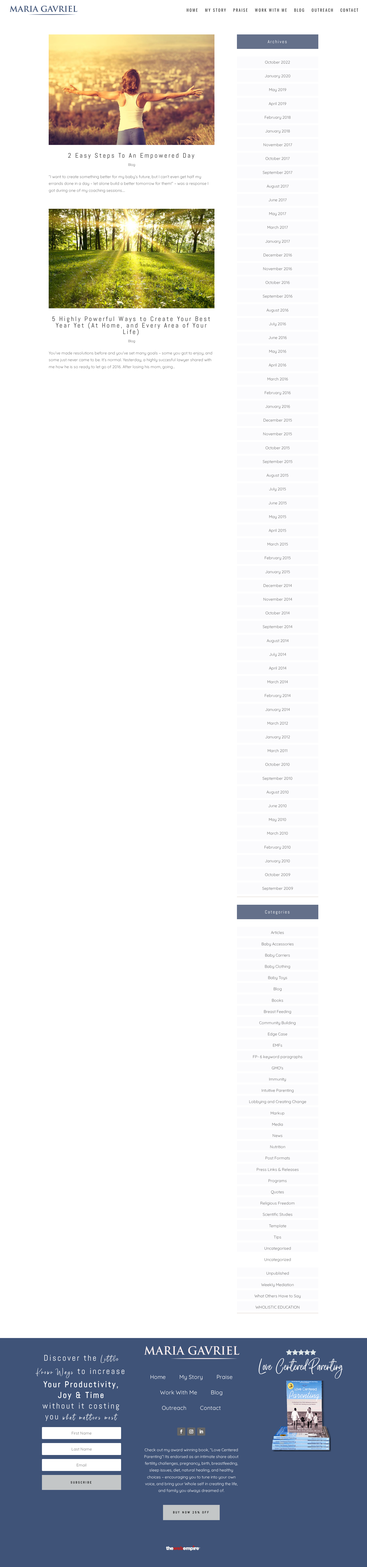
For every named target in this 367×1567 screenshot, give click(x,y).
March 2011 (277, 750)
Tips (277, 1236)
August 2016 (277, 310)
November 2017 (277, 144)
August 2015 (277, 475)
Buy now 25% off (191, 1512)
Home (192, 10)
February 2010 (277, 847)
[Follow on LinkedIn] (201, 1432)
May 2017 (277, 213)
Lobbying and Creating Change (277, 1101)
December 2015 (277, 420)
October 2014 (277, 612)
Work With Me (271, 10)
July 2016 (277, 323)
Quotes (277, 1191)
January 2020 (278, 75)
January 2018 (277, 130)
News (277, 1135)
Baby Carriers (277, 955)
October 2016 (277, 282)
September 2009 (277, 888)
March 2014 (277, 681)
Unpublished (277, 1273)
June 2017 (277, 199)
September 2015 (278, 461)
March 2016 (277, 378)
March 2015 (277, 544)
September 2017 (277, 172)
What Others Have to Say (277, 1295)
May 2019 (277, 89)
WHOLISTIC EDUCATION (277, 1307)
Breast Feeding (277, 1011)
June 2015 (277, 502)
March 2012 (277, 723)
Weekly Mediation (277, 1284)
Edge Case (277, 1033)
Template (277, 1225)
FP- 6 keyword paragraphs (278, 1056)
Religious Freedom (277, 1203)
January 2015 (277, 571)
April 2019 (277, 103)
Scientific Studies (278, 1214)
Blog (299, 10)
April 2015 (277, 530)
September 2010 (277, 778)
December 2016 (277, 254)
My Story (216, 10)
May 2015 (277, 516)
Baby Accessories (277, 943)
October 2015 (277, 447)
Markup (277, 1113)
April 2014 (277, 668)
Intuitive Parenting (277, 1090)
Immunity (277, 1079)
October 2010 (277, 764)
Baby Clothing (277, 966)
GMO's (277, 1067)
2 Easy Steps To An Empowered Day (131, 155)
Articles (277, 932)
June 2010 (277, 805)
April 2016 (277, 364)
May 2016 (277, 351)
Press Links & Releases (277, 1169)
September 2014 (277, 626)
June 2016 (277, 337)
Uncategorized (277, 1259)
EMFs (277, 1045)
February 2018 (277, 117)
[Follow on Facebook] (181, 1432)
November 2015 (277, 433)
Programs (277, 1180)
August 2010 (277, 791)
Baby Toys (277, 977)
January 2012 (277, 736)
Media (277, 1124)
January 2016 (277, 406)
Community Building (277, 1022)
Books (277, 1000)
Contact (349, 10)
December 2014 (277, 585)
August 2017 (278, 186)
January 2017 (277, 241)
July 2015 (277, 488)
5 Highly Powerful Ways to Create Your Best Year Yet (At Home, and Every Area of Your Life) (131, 325)
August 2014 (278, 640)
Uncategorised (277, 1248)
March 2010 (277, 833)
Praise (240, 10)
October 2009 (277, 874)
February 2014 (277, 695)
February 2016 (277, 392)
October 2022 (277, 62)
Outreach (323, 10)
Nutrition (277, 1146)
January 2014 (277, 709)
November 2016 (277, 268)
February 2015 (277, 557)
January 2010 (277, 860)
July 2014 (277, 654)
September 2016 (278, 296)
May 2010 (277, 819)
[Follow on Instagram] (191, 1432)
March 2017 (277, 227)
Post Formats (277, 1157)
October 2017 (277, 158)
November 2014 (277, 599)
